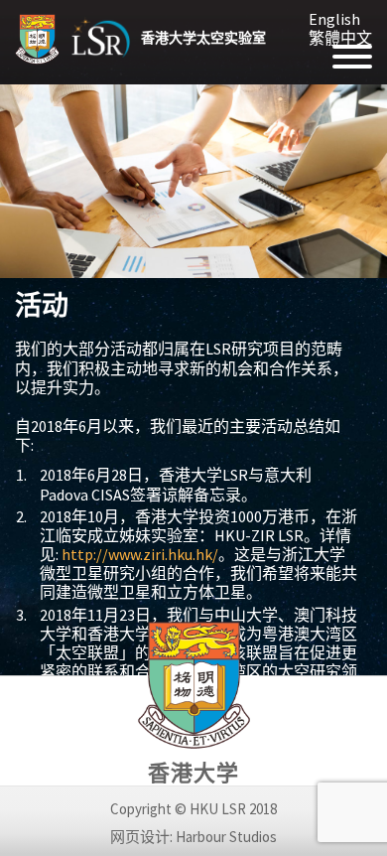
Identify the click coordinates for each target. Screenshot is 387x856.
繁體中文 (340, 38)
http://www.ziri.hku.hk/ (140, 554)
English (334, 19)
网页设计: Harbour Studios (193, 836)
